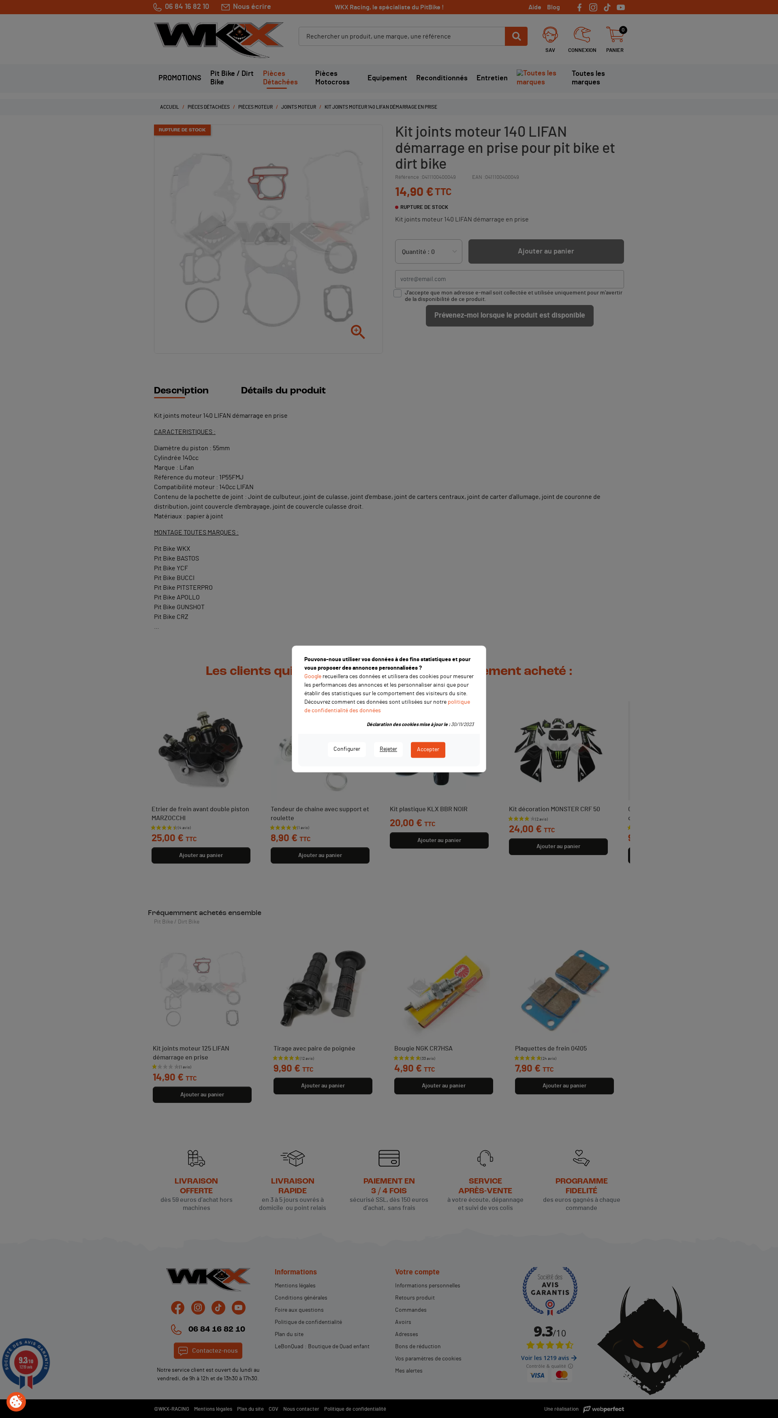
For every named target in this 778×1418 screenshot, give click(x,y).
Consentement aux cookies (16, 1402)
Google (312, 676)
